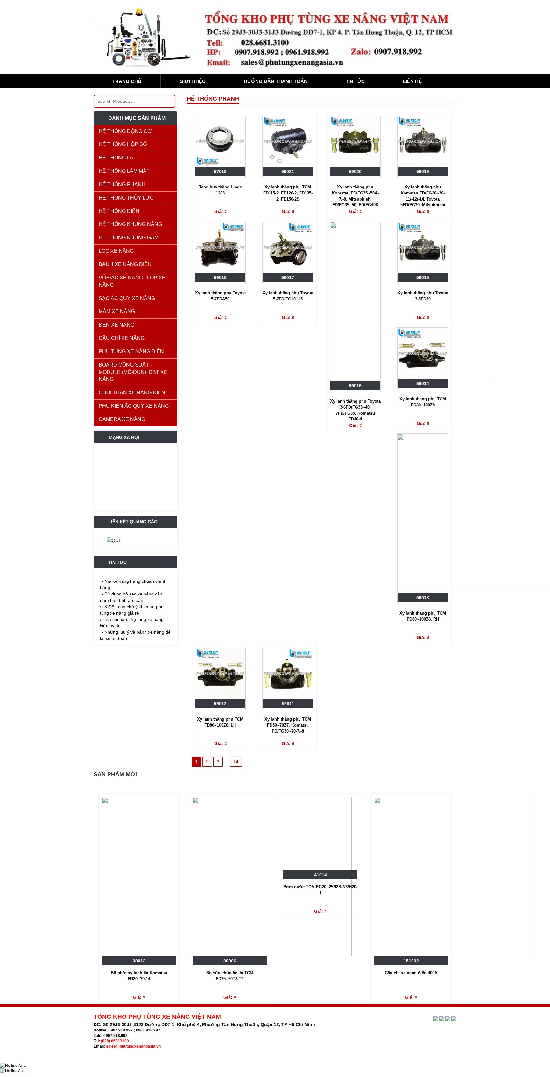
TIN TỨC (355, 81)
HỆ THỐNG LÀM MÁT (124, 171)
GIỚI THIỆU (193, 81)
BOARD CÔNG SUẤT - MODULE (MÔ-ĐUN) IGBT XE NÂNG (133, 372)
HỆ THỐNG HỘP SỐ (123, 144)
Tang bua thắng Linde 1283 (220, 190)
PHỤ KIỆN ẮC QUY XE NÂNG (134, 406)
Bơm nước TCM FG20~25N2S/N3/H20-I (320, 889)
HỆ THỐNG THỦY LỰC (126, 198)
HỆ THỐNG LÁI (117, 157)
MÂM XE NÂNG (117, 311)
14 (235, 761)
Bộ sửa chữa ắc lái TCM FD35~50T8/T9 (229, 975)
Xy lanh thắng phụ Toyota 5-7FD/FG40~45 (288, 296)
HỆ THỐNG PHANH (122, 184)
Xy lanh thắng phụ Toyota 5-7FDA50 (220, 296)
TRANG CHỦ (126, 81)
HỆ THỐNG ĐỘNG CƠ (125, 131)
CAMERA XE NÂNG (122, 419)
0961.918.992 (148, 1030)
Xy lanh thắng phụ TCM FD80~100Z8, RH (422, 616)
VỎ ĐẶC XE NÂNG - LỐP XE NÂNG (132, 281)
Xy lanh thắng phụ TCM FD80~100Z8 (422, 402)
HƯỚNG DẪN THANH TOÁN (275, 81)
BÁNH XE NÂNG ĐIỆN (125, 264)
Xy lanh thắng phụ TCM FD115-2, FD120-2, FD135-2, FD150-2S (288, 193)
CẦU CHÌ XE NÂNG (122, 338)
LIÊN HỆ (412, 81)
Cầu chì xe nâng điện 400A (411, 972)
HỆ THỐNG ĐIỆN (119, 211)
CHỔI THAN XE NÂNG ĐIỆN (132, 392)
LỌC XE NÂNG (116, 251)
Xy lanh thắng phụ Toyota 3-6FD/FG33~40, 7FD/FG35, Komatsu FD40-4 (355, 410)
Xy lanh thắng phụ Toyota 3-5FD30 (423, 296)
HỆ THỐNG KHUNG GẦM (129, 237)
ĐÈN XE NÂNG (116, 324)
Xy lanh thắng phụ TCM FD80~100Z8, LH (220, 722)
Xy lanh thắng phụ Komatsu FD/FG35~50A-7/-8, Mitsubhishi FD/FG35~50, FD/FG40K (355, 196)
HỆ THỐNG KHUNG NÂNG (130, 224)
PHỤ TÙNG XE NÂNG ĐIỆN (131, 351)
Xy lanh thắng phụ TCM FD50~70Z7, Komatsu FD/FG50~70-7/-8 (287, 725)
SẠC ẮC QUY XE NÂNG (127, 298)
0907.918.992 (121, 1030)
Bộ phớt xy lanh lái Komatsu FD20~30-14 (139, 975)
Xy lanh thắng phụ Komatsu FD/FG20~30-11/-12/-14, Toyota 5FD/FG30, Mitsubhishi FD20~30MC (422, 196)
